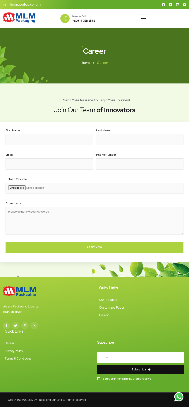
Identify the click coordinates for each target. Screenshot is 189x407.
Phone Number (106, 155)
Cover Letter (14, 203)
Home (85, 62)
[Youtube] (184, 4)
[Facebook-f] (6, 325)
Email (9, 155)
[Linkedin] (177, 4)
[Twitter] (15, 325)
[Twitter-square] (170, 4)
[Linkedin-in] (34, 325)
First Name (13, 130)
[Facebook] (163, 4)
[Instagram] (25, 325)
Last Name (103, 130)
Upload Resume (16, 179)
